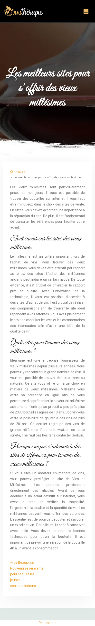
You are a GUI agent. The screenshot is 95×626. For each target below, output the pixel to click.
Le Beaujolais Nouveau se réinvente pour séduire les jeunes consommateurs (27, 574)
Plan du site (48, 623)
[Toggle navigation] (86, 11)
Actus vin (21, 171)
